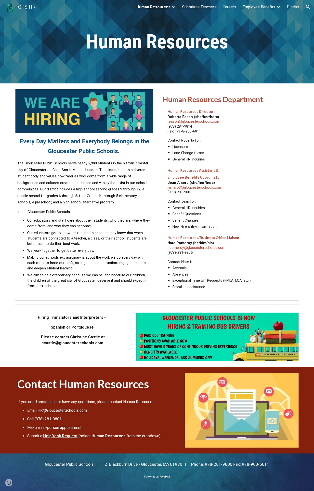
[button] (308, 7)
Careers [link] (229, 7)
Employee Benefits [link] (259, 7)
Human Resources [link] (153, 7)
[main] (157, 41)
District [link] (293, 7)
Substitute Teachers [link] (199, 7)
